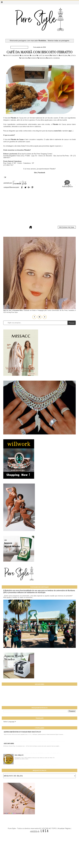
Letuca (73, 55)
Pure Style (12, 828)
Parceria (24, 58)
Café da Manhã (44, 55)
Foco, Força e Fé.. (19, 755)
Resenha (42, 58)
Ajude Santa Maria (9, 743)
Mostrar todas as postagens (58, 40)
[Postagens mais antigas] (67, 228)
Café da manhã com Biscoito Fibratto (40, 52)
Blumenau (26, 55)
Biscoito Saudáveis (12, 55)
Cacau (34, 55)
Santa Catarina (54, 58)
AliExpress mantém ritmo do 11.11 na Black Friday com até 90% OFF (22, 732)
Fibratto (55, 55)
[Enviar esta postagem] (4, 177)
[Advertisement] (39, 207)
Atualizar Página (64, 828)
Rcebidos (34, 58)
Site (35, 172)
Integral (64, 55)
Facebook (41, 172)
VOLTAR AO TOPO (49, 828)
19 (67, 182)
